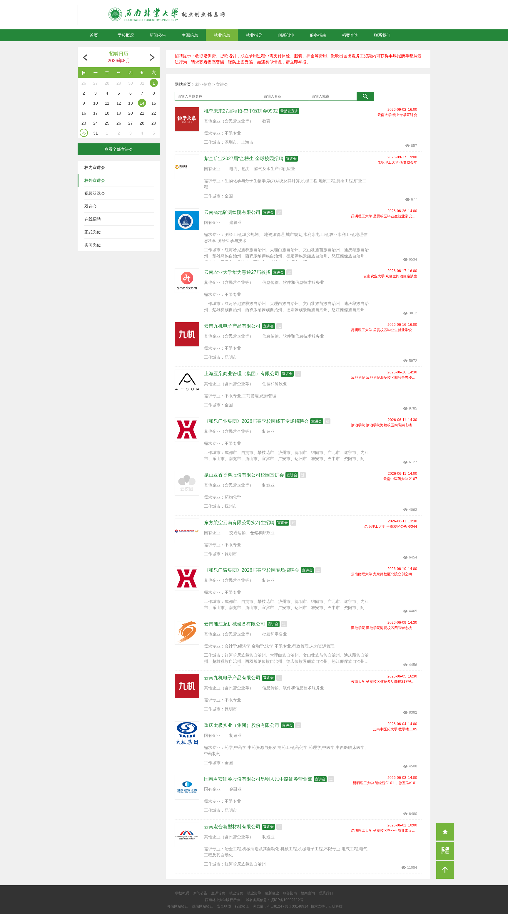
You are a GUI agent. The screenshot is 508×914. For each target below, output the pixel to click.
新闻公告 (158, 35)
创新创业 (286, 35)
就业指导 (254, 35)
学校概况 (126, 35)
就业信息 (222, 35)
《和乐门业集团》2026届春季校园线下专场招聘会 (256, 421)
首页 (94, 35)
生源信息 (190, 35)
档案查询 (350, 35)
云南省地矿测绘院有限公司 (232, 212)
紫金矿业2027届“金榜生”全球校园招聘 (243, 158)
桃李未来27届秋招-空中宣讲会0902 (241, 110)
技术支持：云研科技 (326, 906)
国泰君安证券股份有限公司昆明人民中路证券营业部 (258, 779)
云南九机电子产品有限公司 (232, 325)
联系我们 (382, 35)
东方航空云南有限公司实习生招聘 (239, 522)
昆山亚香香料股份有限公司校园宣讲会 (244, 474)
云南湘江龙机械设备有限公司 (234, 623)
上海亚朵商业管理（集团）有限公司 (241, 373)
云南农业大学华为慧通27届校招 (237, 272)
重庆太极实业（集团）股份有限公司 (241, 725)
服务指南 (318, 35)
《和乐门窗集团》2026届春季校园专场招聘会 (251, 570)
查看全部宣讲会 (118, 149)
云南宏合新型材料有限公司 (232, 826)
